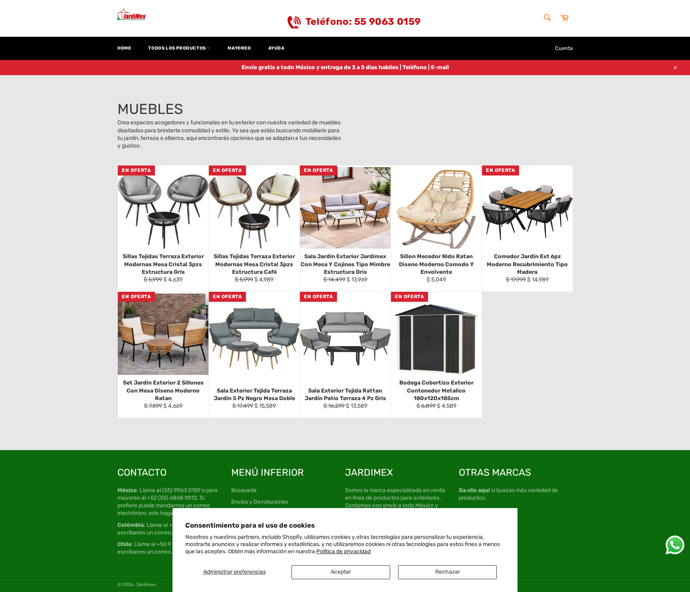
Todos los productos (177, 48)
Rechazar (447, 571)
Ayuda (276, 48)
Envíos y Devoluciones (259, 501)
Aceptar (341, 571)
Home (124, 48)
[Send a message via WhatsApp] (675, 545)
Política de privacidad (343, 551)
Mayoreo (239, 48)
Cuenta (564, 48)
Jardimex (145, 584)
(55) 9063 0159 (181, 490)
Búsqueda (244, 490)
